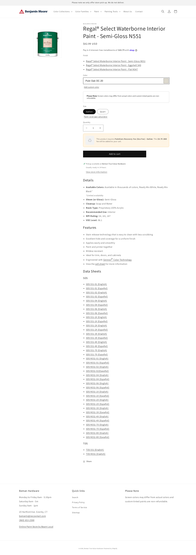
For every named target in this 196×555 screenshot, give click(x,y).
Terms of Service (79, 507)
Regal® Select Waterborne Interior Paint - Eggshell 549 (113, 65)
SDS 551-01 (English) (96, 284)
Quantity (86, 122)
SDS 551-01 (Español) (97, 288)
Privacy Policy (78, 502)
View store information (96, 172)
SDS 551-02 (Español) (97, 296)
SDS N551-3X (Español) (97, 412)
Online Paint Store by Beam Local (36, 526)
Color (85, 75)
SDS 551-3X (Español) (97, 337)
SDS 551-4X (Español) (97, 346)
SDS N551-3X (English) (97, 408)
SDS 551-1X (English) (96, 317)
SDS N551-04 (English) (97, 375)
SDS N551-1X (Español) (97, 395)
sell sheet (100, 263)
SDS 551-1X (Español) (97, 321)
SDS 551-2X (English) (96, 325)
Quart (103, 111)
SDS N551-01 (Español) (97, 362)
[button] (63, 11)
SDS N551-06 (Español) (97, 387)
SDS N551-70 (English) (97, 424)
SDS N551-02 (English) (97, 366)
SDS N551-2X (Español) (97, 403)
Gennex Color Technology (117, 259)
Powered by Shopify (111, 548)
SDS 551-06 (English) (96, 309)
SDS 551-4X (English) (96, 342)
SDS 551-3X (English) (96, 333)
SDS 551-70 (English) (96, 350)
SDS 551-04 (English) (96, 300)
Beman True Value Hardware (93, 548)
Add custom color (91, 87)
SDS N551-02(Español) (97, 370)
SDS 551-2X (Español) (97, 329)
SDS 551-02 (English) (96, 292)
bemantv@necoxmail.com (32, 516)
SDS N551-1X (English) (97, 391)
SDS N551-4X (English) (97, 416)
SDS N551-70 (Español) (97, 428)
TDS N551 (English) (95, 453)
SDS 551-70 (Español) (97, 354)
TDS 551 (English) (95, 449)
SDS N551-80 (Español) (97, 437)
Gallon (89, 111)
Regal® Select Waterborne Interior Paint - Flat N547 (112, 69)
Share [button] (89, 461)
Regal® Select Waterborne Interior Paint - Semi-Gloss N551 (115, 61)
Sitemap (76, 512)
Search (75, 497)
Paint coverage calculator (95, 116)
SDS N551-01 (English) (97, 358)
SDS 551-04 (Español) (97, 304)
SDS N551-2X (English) (97, 399)
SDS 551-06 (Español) (97, 313)
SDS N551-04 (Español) (97, 379)
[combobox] (126, 80)
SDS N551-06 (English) (97, 383)
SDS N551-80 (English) (97, 432)
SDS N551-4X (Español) (97, 420)
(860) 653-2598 (26, 520)
